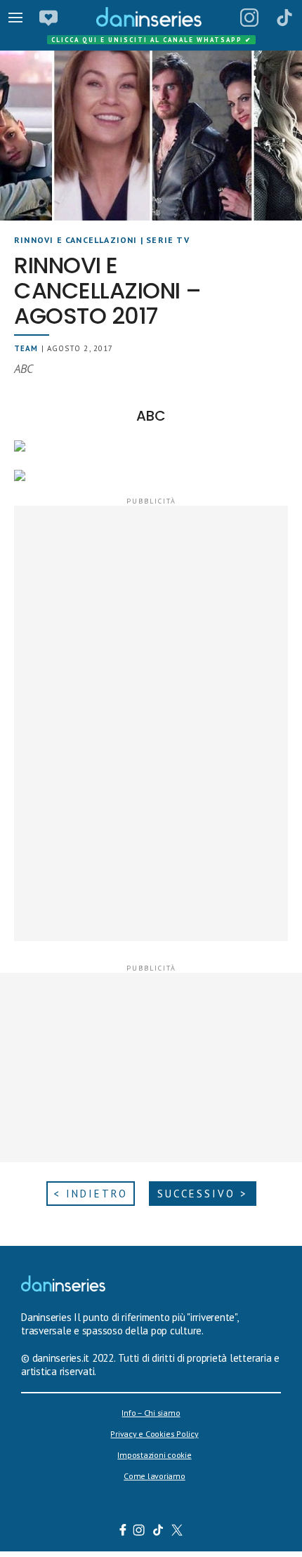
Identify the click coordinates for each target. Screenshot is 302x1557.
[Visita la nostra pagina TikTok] (158, 1531)
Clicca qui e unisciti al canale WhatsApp (151, 40)
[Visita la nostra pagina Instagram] (139, 1531)
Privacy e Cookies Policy (154, 1433)
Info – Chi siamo (151, 1412)
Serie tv (168, 240)
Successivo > (202, 1193)
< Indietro (90, 1193)
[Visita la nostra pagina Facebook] (122, 1531)
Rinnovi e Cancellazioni (76, 240)
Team (26, 348)
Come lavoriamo (154, 1476)
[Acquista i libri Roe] (48, 17)
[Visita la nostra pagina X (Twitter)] (177, 1531)
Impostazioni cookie (154, 1455)
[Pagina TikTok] (284, 17)
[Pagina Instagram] (249, 17)
